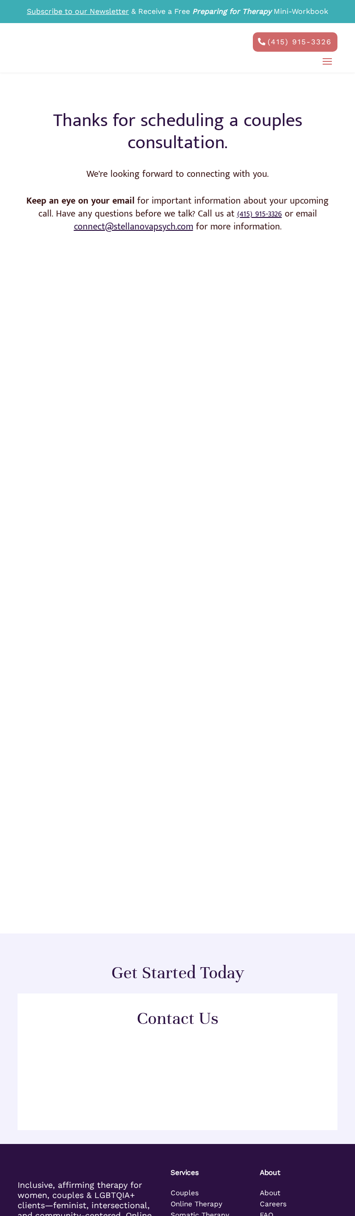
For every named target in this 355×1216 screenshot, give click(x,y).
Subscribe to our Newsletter (78, 11)
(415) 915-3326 (300, 41)
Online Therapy (196, 1204)
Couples (185, 1193)
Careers (273, 1204)
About (270, 1193)
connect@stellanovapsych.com (133, 227)
